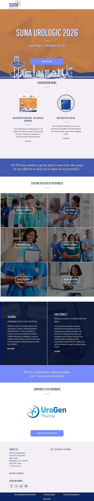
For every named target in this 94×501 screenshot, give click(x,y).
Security (47, 499)
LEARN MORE (46, 138)
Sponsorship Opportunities (47, 433)
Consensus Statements (24, 210)
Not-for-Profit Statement (60, 449)
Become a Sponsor (16, 473)
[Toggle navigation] (83, 4)
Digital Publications (71, 279)
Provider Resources (24, 245)
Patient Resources (24, 279)
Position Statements (70, 245)
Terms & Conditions (71, 495)
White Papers (70, 210)
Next (87, 120)
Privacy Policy (49, 495)
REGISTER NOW (47, 61)
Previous (6, 120)
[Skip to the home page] (15, 5)
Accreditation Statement (25, 495)
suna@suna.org (15, 466)
